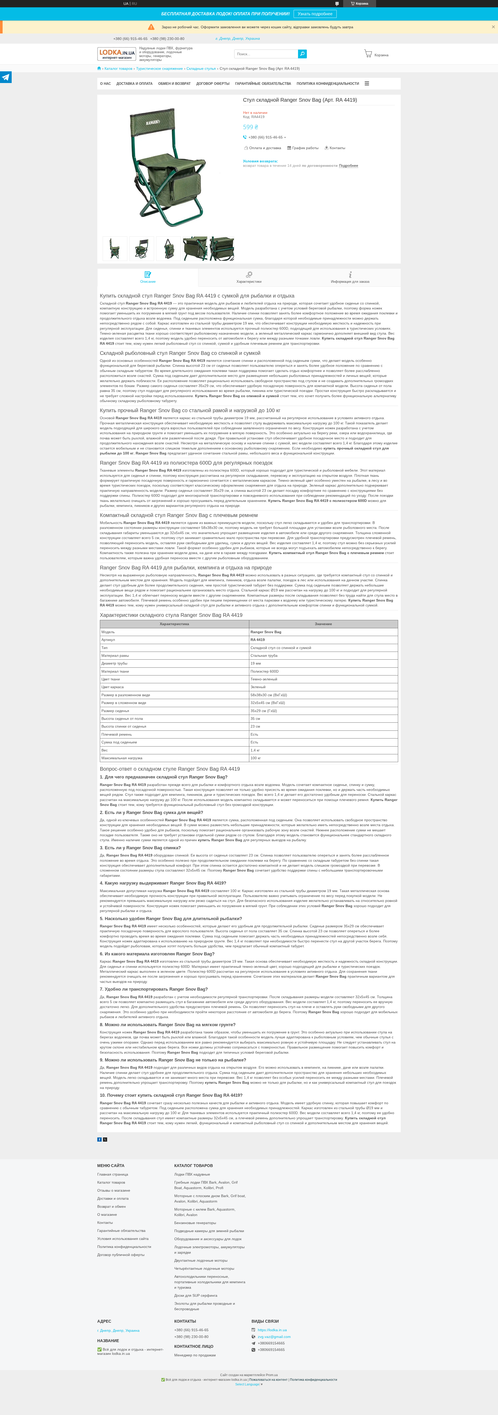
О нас (105, 84)
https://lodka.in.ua (272, 1330)
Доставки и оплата (113, 1198)
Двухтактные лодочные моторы (200, 1260)
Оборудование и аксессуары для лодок (207, 1239)
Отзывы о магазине (113, 1190)
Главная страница (112, 1174)
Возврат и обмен (111, 1206)
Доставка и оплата (134, 84)
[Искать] (302, 54)
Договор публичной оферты (120, 1255)
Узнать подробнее (315, 14)
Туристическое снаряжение (159, 68)
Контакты (105, 1222)
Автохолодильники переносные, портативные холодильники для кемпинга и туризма (209, 1281)
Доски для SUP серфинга (195, 1295)
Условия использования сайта (123, 1239)
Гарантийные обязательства (263, 84)
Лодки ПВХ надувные (192, 1174)
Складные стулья (201, 68)
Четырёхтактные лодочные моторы (204, 1268)
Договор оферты (213, 84)
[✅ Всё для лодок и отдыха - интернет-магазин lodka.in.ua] (116, 54)
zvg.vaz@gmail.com (274, 1337)
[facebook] (99, 1140)
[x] (105, 1140)
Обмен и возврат (174, 84)
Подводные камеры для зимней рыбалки (209, 1231)
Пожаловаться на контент (268, 1380)
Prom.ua (272, 1375)
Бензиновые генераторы (195, 1223)
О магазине (107, 1214)
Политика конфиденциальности (328, 84)
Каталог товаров (118, 68)
